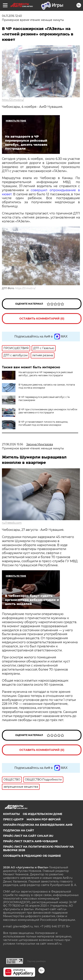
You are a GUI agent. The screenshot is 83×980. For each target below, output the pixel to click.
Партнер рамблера (36, 961)
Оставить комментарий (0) (41, 318)
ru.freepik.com (12, 522)
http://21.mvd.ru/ (13, 100)
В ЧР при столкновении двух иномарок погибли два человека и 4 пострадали (48, 411)
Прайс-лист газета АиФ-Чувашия (30, 841)
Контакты (11, 814)
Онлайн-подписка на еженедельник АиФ (37, 825)
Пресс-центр (13, 819)
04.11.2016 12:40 (12, 16)
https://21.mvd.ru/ (25, 288)
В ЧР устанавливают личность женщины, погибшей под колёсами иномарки (43, 423)
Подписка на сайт (18, 830)
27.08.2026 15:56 (12, 444)
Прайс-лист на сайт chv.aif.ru (28, 836)
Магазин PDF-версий (44, 819)
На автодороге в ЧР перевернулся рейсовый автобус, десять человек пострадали (46, 374)
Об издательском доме (42, 814)
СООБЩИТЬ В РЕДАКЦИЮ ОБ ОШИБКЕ (32, 856)
